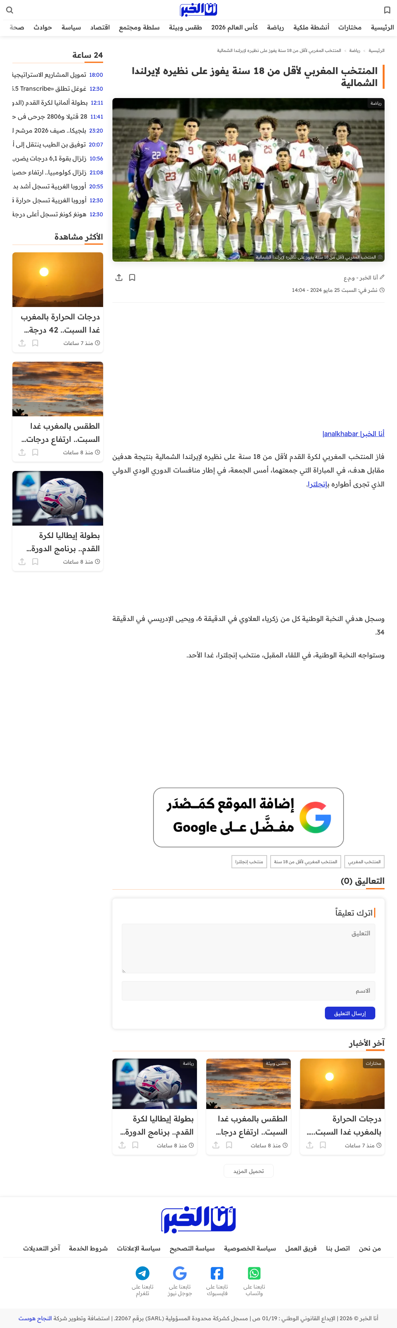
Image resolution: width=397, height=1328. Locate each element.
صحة (17, 27)
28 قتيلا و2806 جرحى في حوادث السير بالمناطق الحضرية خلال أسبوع (49, 116)
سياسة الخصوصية (250, 1248)
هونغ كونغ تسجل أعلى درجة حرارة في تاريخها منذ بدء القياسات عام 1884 (49, 214)
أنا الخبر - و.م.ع (362, 277)
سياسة (71, 27)
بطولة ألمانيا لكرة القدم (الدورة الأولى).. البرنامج (50, 102)
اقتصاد (100, 27)
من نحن (370, 1248)
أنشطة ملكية (311, 27)
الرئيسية (382, 27)
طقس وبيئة (185, 27)
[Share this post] (119, 277)
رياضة (275, 27)
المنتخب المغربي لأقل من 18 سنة (305, 861)
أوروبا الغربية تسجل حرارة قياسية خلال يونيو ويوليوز (49, 200)
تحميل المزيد (248, 1171)
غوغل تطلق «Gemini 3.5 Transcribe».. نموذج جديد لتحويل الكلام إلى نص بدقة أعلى (49, 88)
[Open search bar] (9, 10)
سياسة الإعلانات (139, 1248)
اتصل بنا (338, 1248)
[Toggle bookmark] (132, 277)
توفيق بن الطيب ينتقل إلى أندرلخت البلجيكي (49, 144)
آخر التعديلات (41, 1248)
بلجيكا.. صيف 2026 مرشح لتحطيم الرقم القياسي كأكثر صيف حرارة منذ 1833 (49, 130)
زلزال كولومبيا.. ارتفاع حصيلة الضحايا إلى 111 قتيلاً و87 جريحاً (49, 172)
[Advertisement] (248, 369)
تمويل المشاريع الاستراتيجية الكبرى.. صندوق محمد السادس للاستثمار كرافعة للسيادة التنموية (49, 74)
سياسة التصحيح (192, 1248)
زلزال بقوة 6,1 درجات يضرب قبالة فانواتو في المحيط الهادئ (49, 158)
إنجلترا (317, 483)
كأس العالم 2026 (234, 27)
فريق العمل (301, 1248)
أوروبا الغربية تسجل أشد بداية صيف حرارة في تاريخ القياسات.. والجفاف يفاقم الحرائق (49, 186)
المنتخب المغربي (364, 861)
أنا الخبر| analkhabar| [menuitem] (354, 433)
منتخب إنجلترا (249, 861)
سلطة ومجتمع (139, 27)
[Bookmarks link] (387, 10)
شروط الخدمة (88, 1248)
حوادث (43, 27)
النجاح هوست (35, 1318)
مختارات (350, 27)
